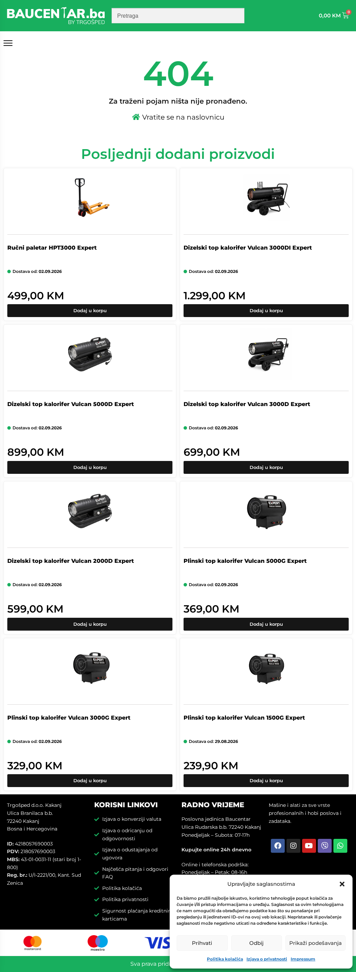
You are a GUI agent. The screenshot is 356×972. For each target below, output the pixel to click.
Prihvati (202, 943)
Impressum (303, 959)
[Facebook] (278, 846)
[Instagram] (293, 846)
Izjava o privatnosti (266, 959)
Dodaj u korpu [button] (90, 310)
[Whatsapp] (340, 846)
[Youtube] (309, 846)
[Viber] (325, 846)
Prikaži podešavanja (315, 943)
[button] (342, 884)
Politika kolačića (225, 959)
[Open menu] (9, 43)
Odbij (256, 943)
